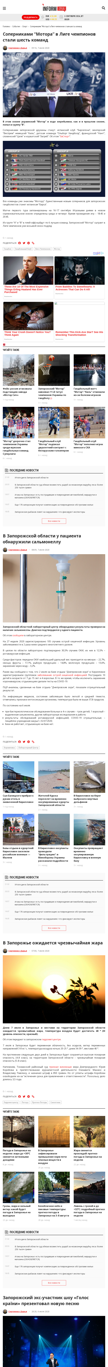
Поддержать (31, 17)
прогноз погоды (39, 1102)
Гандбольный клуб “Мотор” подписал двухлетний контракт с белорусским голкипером (53, 446)
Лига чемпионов (42, 248)
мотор (57, 248)
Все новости (54, 521)
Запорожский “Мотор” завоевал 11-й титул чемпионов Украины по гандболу (52, 393)
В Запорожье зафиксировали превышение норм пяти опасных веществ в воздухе (52, 1157)
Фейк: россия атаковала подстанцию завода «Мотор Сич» (17, 392)
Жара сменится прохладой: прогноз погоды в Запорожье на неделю (88, 1155)
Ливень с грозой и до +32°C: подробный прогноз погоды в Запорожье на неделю (89, 1210)
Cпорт (24, 26)
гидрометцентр (11, 1102)
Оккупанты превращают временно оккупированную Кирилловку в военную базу (88, 854)
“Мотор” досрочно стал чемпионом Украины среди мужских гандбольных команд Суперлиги (17, 447)
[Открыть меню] (4, 8)
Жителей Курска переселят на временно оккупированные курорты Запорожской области (53, 800)
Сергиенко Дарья (17, 48)
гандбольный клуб (23, 248)
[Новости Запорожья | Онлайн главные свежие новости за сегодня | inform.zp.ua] (54, 8)
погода (25, 1102)
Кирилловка (9, 747)
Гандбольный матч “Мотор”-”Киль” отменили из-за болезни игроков (89, 392)
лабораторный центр (28, 747)
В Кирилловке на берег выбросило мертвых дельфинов (87, 799)
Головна (6, 26)
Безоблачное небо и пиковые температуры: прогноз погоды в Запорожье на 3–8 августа (53, 1210)
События (16, 26)
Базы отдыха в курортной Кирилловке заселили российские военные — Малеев (18, 853)
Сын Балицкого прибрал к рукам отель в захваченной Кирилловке (18, 799)
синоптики (55, 1102)
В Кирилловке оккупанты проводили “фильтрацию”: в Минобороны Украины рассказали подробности (53, 854)
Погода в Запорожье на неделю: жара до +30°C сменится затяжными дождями (17, 1155)
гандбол (7, 248)
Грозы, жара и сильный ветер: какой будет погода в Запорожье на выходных (17, 1210)
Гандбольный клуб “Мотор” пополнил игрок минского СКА (88, 444)
